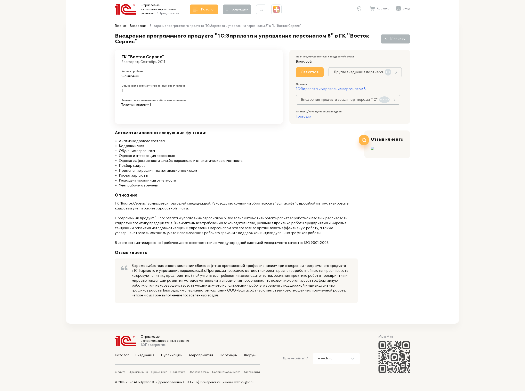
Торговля (303, 116)
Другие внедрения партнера (362, 72)
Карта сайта (251, 372)
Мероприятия (201, 355)
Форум (250, 355)
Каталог (122, 355)
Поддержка (177, 372)
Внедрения (138, 26)
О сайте (120, 372)
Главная (121, 26)
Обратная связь (198, 372)
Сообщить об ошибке (226, 372)
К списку (397, 39)
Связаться (310, 72)
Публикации (172, 355)
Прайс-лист (159, 372)
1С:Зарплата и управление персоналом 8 (331, 89)
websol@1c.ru (243, 382)
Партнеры (228, 355)
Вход (406, 8)
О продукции (237, 9)
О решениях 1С (138, 372)
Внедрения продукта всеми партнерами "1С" (345, 100)
